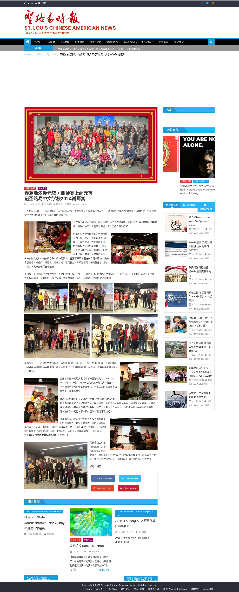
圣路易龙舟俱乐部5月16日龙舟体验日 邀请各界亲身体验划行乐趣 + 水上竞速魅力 (99, 47)
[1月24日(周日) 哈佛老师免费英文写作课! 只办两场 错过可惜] (176, 324)
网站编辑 (48, 204)
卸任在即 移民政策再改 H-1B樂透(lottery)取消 (200, 296)
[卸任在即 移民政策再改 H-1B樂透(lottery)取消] (176, 298)
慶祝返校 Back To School (87, 546)
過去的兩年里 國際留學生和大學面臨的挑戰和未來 (200, 346)
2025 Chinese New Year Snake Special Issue (134, 513)
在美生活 (50, 41)
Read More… (104, 569)
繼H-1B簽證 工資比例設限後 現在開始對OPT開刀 (200, 246)
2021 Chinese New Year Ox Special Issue (199, 221)
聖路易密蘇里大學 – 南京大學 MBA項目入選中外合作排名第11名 (200, 372)
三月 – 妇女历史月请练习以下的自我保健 (38, 578)
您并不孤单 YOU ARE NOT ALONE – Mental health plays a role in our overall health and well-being (187, 189)
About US (179, 41)
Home (37, 41)
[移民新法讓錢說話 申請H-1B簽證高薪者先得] (176, 273)
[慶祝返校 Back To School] (91, 522)
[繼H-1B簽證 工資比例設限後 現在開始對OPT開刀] (176, 248)
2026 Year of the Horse (137, 41)
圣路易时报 (30, 188)
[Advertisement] (119, 81)
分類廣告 (163, 41)
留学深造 (79, 41)
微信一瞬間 (95, 41)
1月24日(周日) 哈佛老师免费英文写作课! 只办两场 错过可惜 (200, 321)
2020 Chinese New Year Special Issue (43, 511)
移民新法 (64, 41)
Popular (173, 204)
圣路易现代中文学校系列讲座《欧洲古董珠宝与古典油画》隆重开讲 (142, 579)
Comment (206, 209)
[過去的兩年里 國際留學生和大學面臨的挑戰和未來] (176, 349)
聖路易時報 (112, 41)
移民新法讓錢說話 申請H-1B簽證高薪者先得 (200, 271)
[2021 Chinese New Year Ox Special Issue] (176, 223)
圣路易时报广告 (184, 181)
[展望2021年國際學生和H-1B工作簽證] (176, 399)
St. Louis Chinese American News (70, 27)
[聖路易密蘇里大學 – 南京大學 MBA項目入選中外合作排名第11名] (176, 374)
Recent (191, 204)
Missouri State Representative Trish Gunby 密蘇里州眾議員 (44, 522)
